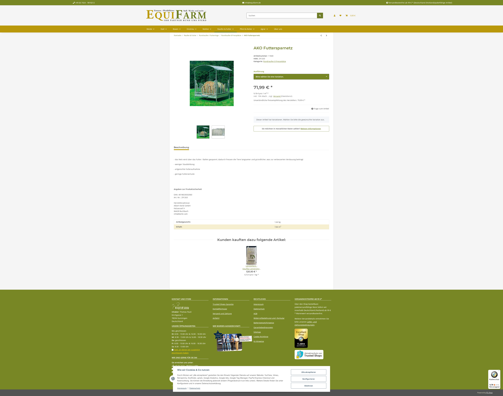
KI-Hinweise (259, 341)
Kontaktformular (220, 309)
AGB (255, 313)
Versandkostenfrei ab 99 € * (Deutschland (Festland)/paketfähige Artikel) (420, 2)
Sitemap (257, 332)
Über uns (278, 29)
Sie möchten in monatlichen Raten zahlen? (291, 128)
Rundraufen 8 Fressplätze (274, 61)
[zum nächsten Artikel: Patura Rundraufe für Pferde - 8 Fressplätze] (326, 35)
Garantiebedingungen (263, 327)
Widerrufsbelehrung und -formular (269, 318)
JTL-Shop (489, 393)
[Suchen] (320, 15)
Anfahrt (216, 318)
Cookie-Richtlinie (261, 336)
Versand (277, 96)
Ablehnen (308, 386)
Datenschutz (259, 309)
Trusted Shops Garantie (223, 304)
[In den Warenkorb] (176, 44)
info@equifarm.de (252, 2)
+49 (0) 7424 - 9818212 (85, 2)
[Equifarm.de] (176, 15)
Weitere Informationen (310, 128)
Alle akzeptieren (308, 372)
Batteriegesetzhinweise (264, 322)
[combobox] (291, 76)
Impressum (259, 304)
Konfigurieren (308, 379)
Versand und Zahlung (222, 313)
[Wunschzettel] (340, 15)
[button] (334, 15)
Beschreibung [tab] (181, 147)
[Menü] (498, 371)
